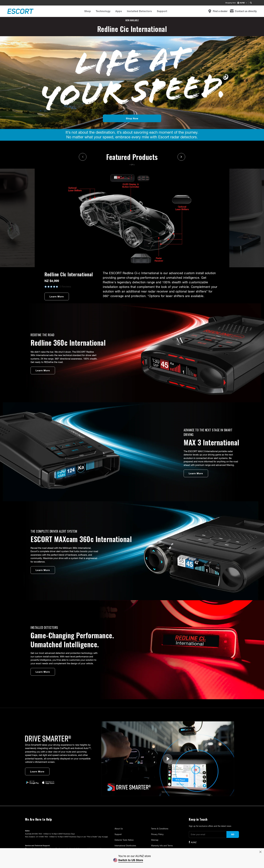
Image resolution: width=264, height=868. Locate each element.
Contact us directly (246, 11)
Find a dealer (220, 11)
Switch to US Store (130, 860)
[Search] (251, 3)
